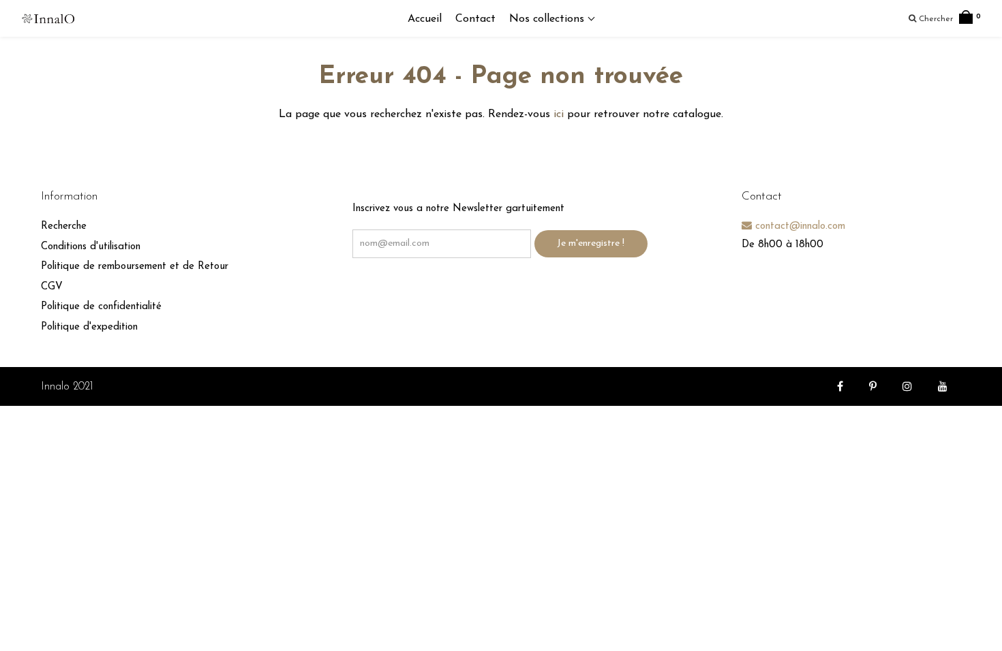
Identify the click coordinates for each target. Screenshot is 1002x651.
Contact (475, 19)
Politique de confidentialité (101, 307)
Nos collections (548, 19)
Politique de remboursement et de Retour (134, 266)
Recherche (64, 226)
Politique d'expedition (89, 327)
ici (558, 114)
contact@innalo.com (798, 226)
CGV (52, 287)
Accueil (425, 19)
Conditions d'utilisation (90, 247)
